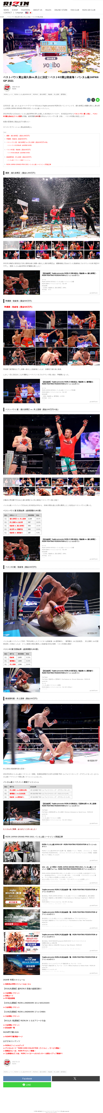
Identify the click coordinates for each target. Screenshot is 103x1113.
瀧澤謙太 (13, 661)
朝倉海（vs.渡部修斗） (17, 797)
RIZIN (14, 89)
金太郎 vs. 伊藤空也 (16, 529)
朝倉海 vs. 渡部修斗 (16, 533)
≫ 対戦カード (8, 996)
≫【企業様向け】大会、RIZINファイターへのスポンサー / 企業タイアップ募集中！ (33, 1053)
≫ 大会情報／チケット (11, 993)
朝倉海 (12, 657)
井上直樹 (13, 664)
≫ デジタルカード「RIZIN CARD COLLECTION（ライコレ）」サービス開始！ (32, 1048)
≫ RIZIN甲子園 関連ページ (13, 1037)
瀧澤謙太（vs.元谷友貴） (18, 793)
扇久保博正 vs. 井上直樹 (18, 519)
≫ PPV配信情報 (9, 998)
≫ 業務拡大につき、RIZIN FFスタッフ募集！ (19, 1051)
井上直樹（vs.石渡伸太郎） (19, 790)
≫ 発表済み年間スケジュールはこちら (17, 984)
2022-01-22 (16, 87)
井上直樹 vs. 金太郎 (16, 522)
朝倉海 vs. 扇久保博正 (17, 526)
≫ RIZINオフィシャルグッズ (13, 1045)
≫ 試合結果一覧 (9, 1028)
